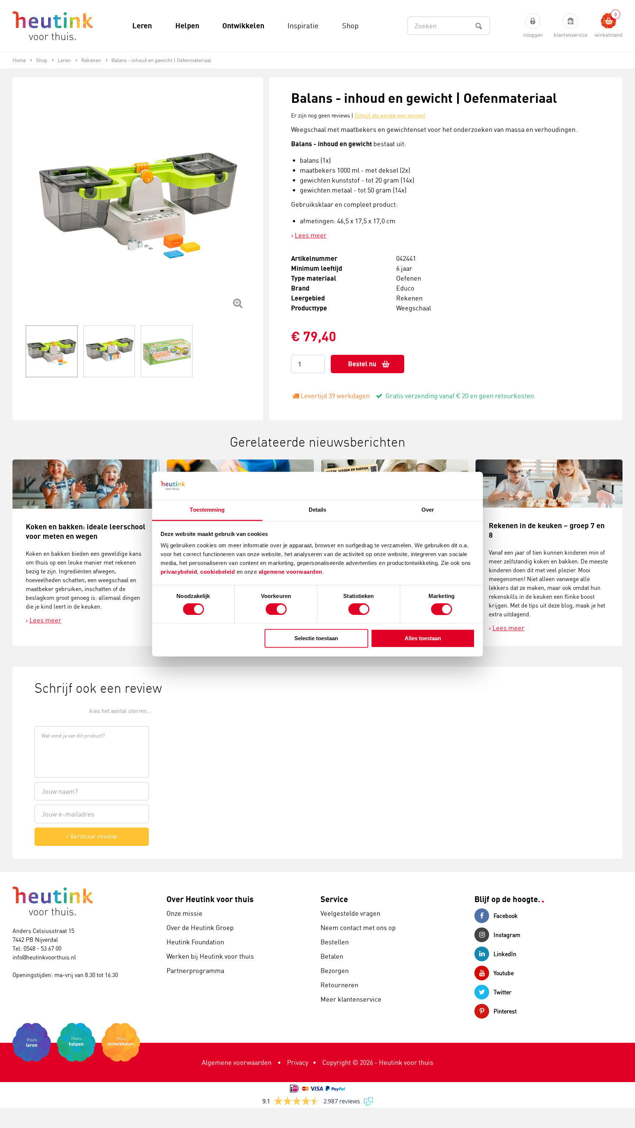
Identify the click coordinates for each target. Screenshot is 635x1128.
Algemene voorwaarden (237, 1062)
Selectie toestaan (316, 638)
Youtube (504, 973)
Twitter (503, 992)
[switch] (276, 609)
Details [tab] (318, 510)
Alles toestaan (423, 638)
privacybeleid (179, 572)
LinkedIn (505, 954)
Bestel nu (362, 364)
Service (334, 899)
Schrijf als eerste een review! (390, 115)
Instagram (507, 934)
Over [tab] (427, 510)
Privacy (297, 1062)
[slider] (59, 710)
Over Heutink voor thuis (210, 899)
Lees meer (311, 235)
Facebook (506, 915)
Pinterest (505, 1011)
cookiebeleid (218, 572)
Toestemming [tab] (207, 510)
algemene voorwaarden (290, 572)
